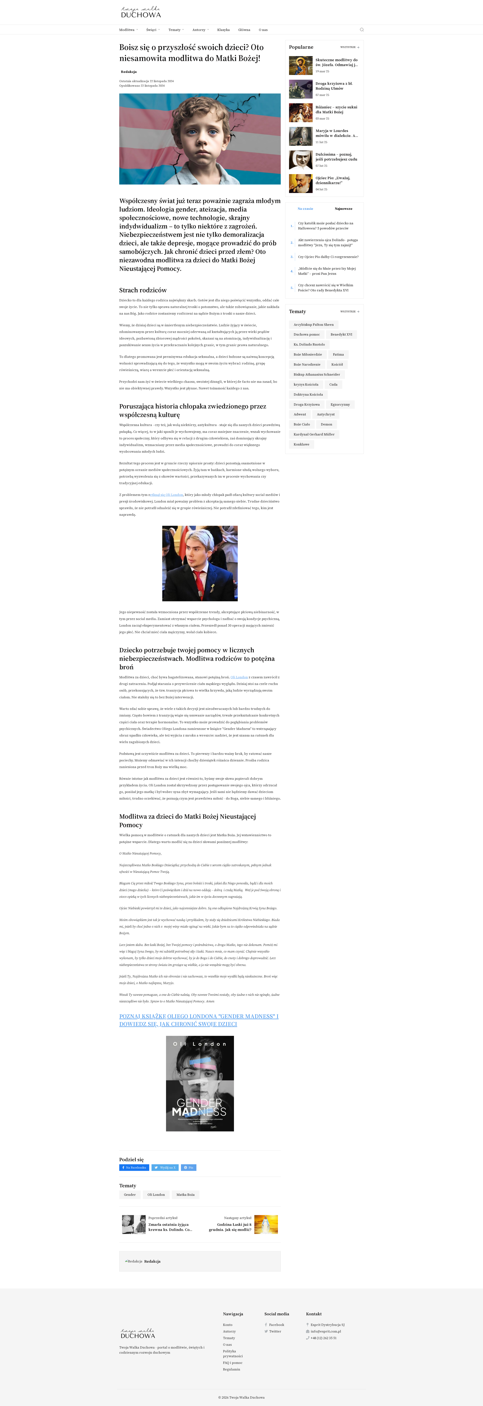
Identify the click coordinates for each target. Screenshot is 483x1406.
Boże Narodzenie (307, 364)
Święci (151, 29)
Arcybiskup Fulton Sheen (314, 324)
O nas (263, 29)
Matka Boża (186, 1194)
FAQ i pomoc (232, 1362)
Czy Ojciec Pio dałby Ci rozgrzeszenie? (328, 256)
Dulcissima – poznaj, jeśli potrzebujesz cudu (336, 157)
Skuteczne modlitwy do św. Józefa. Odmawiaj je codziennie (337, 65)
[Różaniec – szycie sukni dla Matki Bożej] (302, 112)
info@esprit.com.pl (326, 1331)
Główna (244, 29)
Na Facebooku (136, 1168)
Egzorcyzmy (340, 404)
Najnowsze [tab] (343, 208)
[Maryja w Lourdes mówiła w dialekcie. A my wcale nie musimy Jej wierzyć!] (302, 136)
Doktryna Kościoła (308, 394)
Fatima (338, 354)
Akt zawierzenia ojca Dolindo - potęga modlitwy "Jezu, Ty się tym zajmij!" (328, 242)
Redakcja (152, 1261)
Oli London (239, 677)
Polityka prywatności (233, 1354)
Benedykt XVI (341, 334)
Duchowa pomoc (307, 334)
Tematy (174, 29)
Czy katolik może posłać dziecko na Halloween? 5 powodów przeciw (325, 226)
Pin (191, 1168)
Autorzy (199, 29)
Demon (326, 424)
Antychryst (326, 414)
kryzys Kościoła (306, 384)
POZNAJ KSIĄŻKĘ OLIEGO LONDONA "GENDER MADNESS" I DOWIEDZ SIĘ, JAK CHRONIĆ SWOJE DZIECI (199, 1020)
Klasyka (223, 29)
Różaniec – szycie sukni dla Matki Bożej (336, 109)
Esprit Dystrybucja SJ (328, 1324)
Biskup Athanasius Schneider (317, 374)
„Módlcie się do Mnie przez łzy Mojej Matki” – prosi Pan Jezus (327, 271)
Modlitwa (127, 29)
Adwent (300, 414)
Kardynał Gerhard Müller (314, 434)
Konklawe (301, 444)
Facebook (276, 1324)
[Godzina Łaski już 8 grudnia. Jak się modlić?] (264, 1224)
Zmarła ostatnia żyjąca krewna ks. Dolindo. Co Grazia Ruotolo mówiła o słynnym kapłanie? (170, 1232)
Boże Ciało (302, 424)
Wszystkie (348, 47)
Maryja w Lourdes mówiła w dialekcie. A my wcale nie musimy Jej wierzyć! (338, 138)
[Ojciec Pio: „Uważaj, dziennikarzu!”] (302, 183)
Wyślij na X (167, 1168)
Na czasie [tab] (305, 208)
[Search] (362, 29)
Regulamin (231, 1369)
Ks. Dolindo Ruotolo (309, 344)
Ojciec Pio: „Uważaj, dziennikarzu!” (333, 180)
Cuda (333, 384)
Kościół (337, 364)
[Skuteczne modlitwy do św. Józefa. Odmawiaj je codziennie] (302, 65)
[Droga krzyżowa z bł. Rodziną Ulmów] (302, 89)
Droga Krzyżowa (307, 404)
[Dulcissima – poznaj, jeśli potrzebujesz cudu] (302, 160)
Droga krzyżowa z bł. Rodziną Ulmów (334, 86)
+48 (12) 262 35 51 (324, 1338)
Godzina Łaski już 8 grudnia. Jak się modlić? (230, 1227)
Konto (227, 1324)
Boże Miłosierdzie (308, 354)
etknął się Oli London (166, 495)
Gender (130, 1194)
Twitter (275, 1331)
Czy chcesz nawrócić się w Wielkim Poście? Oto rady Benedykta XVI (325, 288)
